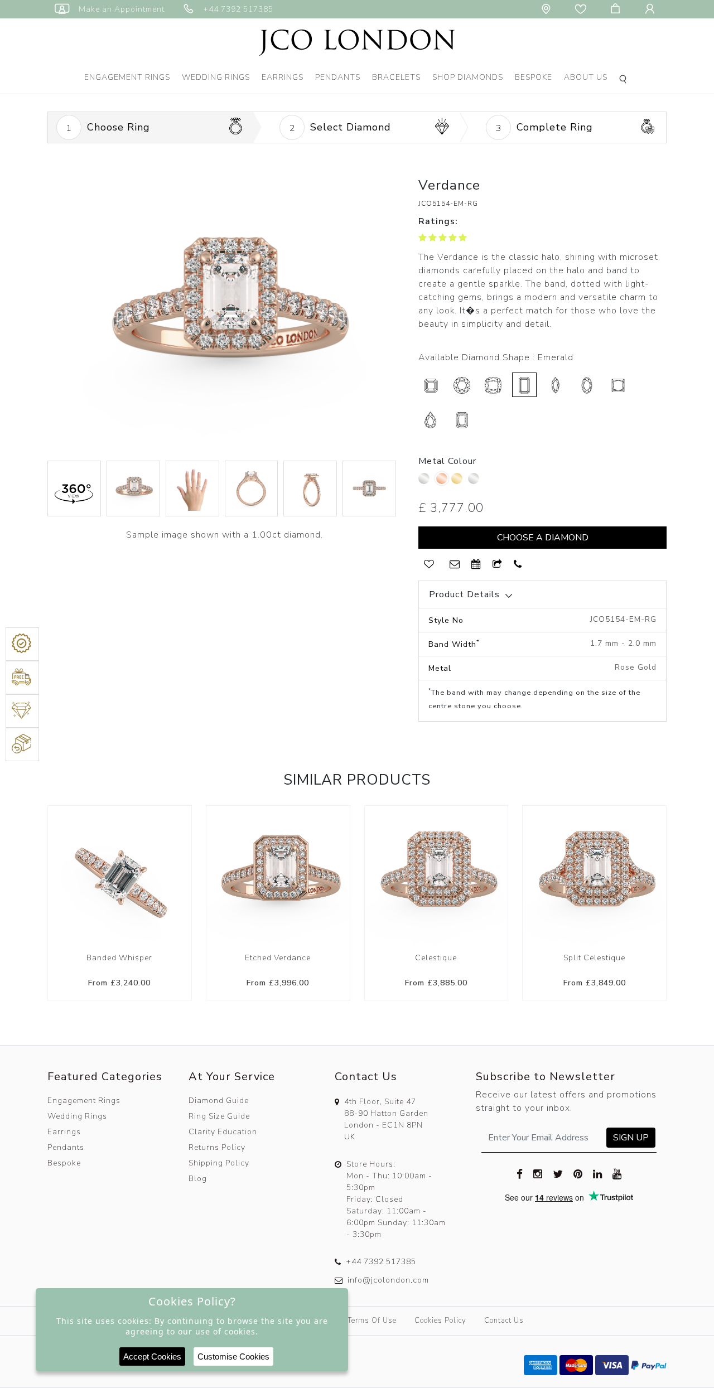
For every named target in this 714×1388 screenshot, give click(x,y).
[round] (462, 385)
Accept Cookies (152, 1356)
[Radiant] (462, 419)
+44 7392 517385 (381, 1261)
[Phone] (518, 564)
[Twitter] (558, 1174)
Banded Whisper (119, 957)
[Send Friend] (497, 564)
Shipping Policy (219, 1163)
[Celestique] (436, 877)
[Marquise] (555, 385)
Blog (198, 1178)
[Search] (624, 80)
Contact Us (504, 1321)
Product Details (464, 594)
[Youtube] (617, 1174)
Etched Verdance (278, 957)
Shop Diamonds (467, 77)
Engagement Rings (127, 77)
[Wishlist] (583, 9)
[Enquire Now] (455, 564)
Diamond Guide (219, 1100)
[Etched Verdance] (278, 877)
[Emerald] (524, 385)
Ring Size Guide (219, 1116)
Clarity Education (223, 1131)
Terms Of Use (372, 1321)
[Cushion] (493, 385)
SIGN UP (631, 1137)
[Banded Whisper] (119, 877)
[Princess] (618, 385)
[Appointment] (476, 564)
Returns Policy (217, 1147)
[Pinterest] (578, 1174)
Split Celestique (594, 957)
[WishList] (429, 564)
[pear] (430, 419)
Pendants (337, 77)
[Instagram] (538, 1174)
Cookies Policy (440, 1321)
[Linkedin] (597, 1174)
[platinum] (425, 481)
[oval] (587, 385)
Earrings (282, 77)
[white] (475, 481)
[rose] (441, 478)
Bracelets (396, 77)
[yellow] (458, 481)
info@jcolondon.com (388, 1280)
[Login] (652, 9)
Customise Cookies (233, 1356)
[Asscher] (430, 385)
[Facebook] (520, 1174)
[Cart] (617, 9)
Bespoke (533, 77)
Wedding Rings (216, 77)
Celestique (436, 957)
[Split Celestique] (594, 877)
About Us (585, 77)
